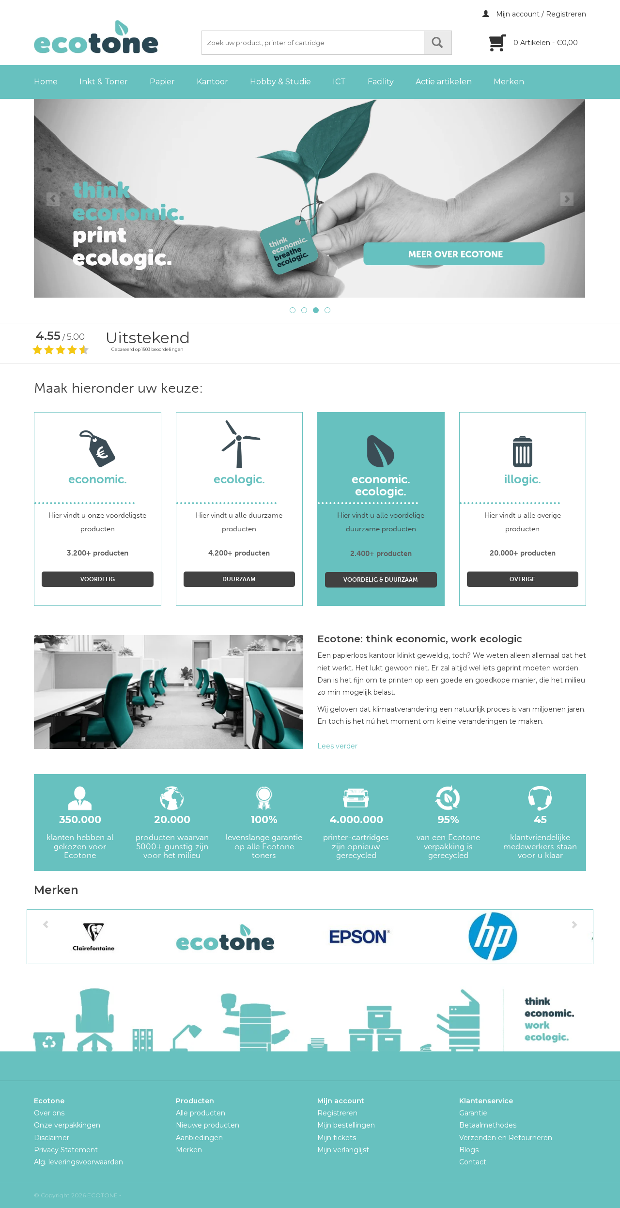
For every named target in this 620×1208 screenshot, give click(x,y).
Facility (381, 81)
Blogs (469, 1149)
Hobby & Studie (280, 81)
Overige (522, 579)
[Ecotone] (226, 937)
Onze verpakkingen (67, 1125)
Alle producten (200, 1113)
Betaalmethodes (487, 1125)
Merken (509, 81)
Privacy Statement (66, 1149)
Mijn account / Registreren (540, 14)
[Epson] (359, 937)
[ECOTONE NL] (116, 36)
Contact (472, 1162)
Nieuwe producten (207, 1125)
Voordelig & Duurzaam (380, 579)
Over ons (49, 1113)
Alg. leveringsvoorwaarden (78, 1162)
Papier (162, 81)
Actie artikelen (444, 81)
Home (46, 81)
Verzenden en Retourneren (505, 1137)
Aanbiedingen (199, 1137)
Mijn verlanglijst (343, 1149)
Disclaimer (51, 1137)
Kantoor (212, 81)
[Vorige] (53, 199)
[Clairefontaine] (93, 937)
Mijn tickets (336, 1137)
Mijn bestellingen (346, 1125)
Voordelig (97, 579)
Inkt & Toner (103, 81)
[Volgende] (567, 199)
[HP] (491, 937)
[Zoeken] (438, 43)
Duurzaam (239, 579)
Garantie (473, 1113)
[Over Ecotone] (310, 198)
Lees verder (337, 746)
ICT (339, 81)
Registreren (337, 1113)
